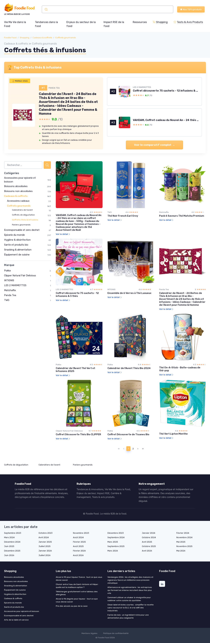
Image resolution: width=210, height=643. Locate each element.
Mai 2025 (180, 542)
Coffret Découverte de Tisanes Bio (128, 434)
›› (143, 448)
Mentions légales (89, 633)
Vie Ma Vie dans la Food (15, 24)
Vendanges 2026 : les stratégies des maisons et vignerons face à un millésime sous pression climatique (130, 580)
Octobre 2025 (149, 546)
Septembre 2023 (12, 533)
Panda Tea (10, 295)
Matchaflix (10, 290)
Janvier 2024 (148, 533)
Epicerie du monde (14, 234)
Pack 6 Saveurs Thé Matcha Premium (181, 215)
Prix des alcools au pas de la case (71, 606)
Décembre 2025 (12, 550)
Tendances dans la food (46, 24)
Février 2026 (79, 550)
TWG (6, 300)
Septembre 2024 (116, 537)
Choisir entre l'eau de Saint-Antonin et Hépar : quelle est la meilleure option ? (77, 585)
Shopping (162, 22)
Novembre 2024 (184, 537)
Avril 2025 (147, 542)
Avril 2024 (44, 537)
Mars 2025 (112, 542)
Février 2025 (79, 542)
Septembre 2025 (116, 546)
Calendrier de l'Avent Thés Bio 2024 (129, 368)
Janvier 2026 (45, 550)
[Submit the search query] (47, 165)
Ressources (140, 22)
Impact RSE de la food (114, 24)
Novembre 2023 (81, 533)
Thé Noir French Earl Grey (122, 215)
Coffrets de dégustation (23, 215)
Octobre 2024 (149, 537)
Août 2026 (78, 555)
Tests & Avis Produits (190, 22)
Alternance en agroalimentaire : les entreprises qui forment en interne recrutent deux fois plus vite (129, 590)
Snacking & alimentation (18, 249)
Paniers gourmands (21, 225)
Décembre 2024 (12, 542)
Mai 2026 (180, 550)
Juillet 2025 (45, 546)
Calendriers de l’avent (22, 210)
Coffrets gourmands (65, 37)
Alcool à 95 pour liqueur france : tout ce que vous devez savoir (79, 578)
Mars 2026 (112, 550)
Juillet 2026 (45, 555)
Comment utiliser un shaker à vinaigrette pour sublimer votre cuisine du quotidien (129, 599)
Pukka (7, 270)
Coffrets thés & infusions (25, 220)
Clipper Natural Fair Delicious (20, 275)
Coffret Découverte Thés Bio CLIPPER (78, 434)
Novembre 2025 (184, 546)
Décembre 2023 (115, 533)
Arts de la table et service (16, 620)
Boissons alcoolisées (16, 186)
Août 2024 (78, 537)
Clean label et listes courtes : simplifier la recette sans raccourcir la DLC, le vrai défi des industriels (130, 608)
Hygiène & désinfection (17, 239)
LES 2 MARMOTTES (15, 285)
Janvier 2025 (45, 542)
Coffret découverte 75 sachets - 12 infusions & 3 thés (77, 295)
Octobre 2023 (45, 533)
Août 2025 (78, 546)
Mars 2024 (9, 537)
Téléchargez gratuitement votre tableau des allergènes (77, 593)
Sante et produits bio (16, 244)
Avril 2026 (147, 550)
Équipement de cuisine (17, 254)
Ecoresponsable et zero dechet (22, 229)
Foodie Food (10, 37)
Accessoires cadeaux (18, 201)
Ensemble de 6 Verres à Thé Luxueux (129, 293)
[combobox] (107, 9)
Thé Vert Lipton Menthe (173, 433)
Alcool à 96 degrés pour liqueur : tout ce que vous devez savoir (77, 600)
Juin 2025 (9, 546)
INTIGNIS (9, 280)
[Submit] (46, 9)
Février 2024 (182, 533)
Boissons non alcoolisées (18, 191)
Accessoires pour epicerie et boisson (21, 611)
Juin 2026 (9, 555)
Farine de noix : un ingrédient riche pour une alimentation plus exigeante (128, 616)
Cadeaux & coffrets (42, 37)
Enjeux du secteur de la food (81, 24)
